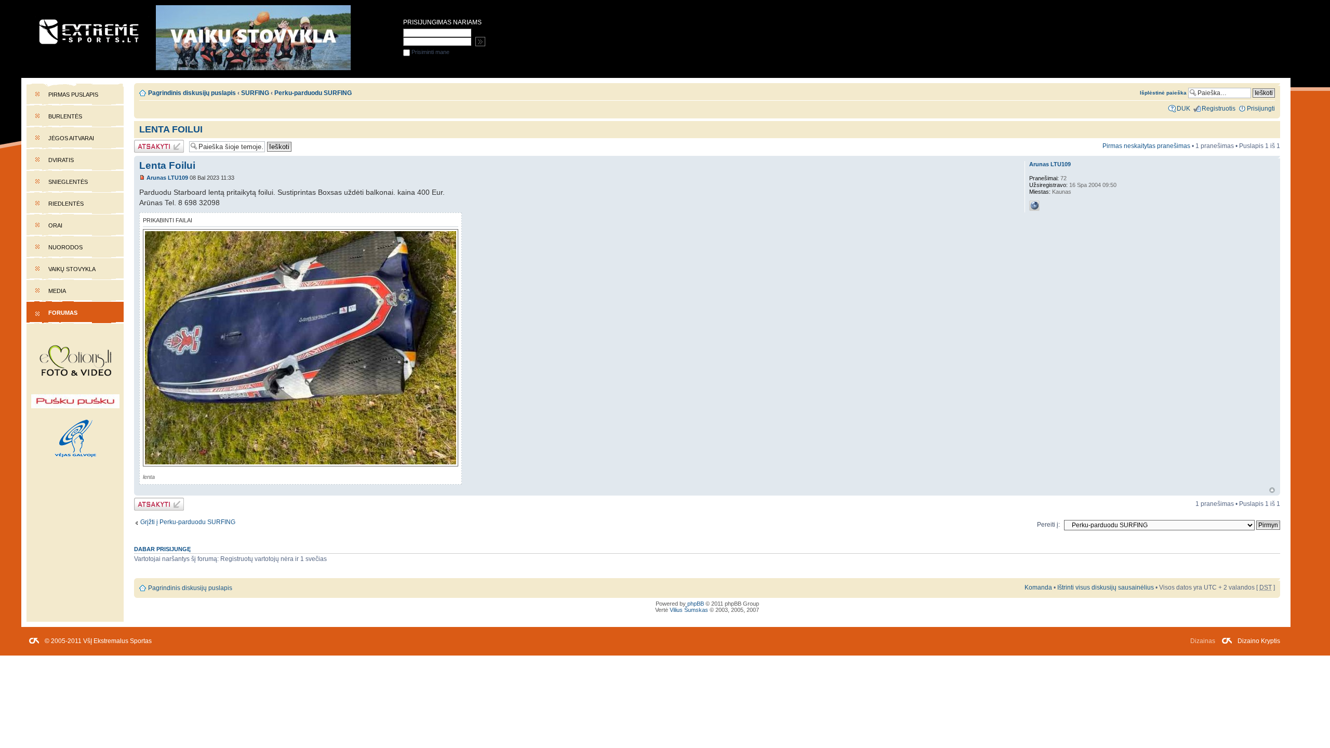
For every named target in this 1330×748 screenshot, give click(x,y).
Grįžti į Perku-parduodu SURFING (187, 522)
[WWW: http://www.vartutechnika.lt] (1034, 206)
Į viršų (1272, 490)
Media (57, 291)
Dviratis (61, 160)
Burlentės (65, 116)
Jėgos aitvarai (71, 138)
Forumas (62, 313)
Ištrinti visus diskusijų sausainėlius (1105, 587)
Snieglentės (68, 182)
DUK (1183, 108)
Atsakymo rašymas (148, 146)
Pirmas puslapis (73, 94)
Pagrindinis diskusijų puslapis (192, 93)
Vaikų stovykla (72, 269)
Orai (55, 225)
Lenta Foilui (171, 129)
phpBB (695, 603)
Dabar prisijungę (162, 549)
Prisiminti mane (429, 52)
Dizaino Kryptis (1259, 641)
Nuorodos (65, 247)
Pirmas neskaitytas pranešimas (1146, 146)
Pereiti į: (1048, 524)
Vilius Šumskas (689, 610)
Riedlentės (66, 204)
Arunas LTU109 (167, 178)
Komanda (1038, 587)
